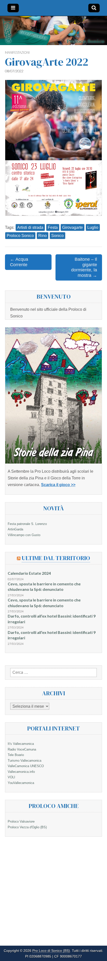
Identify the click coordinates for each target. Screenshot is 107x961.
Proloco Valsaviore (21, 821)
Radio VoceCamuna (22, 749)
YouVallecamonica (21, 783)
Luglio (92, 227)
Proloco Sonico (20, 236)
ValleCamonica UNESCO (26, 766)
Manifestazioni (17, 52)
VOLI (11, 777)
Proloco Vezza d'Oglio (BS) (27, 827)
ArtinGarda (15, 529)
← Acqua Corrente (19, 262)
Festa (53, 227)
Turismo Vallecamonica (24, 760)
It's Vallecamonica (21, 744)
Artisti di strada (30, 227)
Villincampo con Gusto (24, 535)
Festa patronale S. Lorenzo (27, 524)
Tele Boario (16, 755)
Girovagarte (72, 227)
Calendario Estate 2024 (29, 573)
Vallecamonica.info (21, 772)
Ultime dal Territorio (56, 558)
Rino (42, 236)
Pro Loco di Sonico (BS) (51, 951)
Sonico (57, 236)
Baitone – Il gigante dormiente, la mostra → (84, 267)
